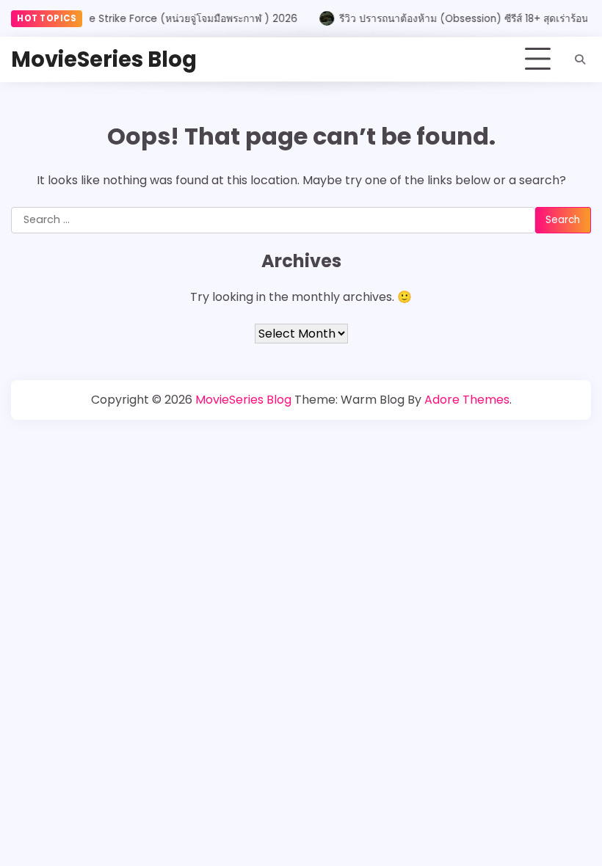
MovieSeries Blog (104, 59)
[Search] (580, 59)
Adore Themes (466, 399)
